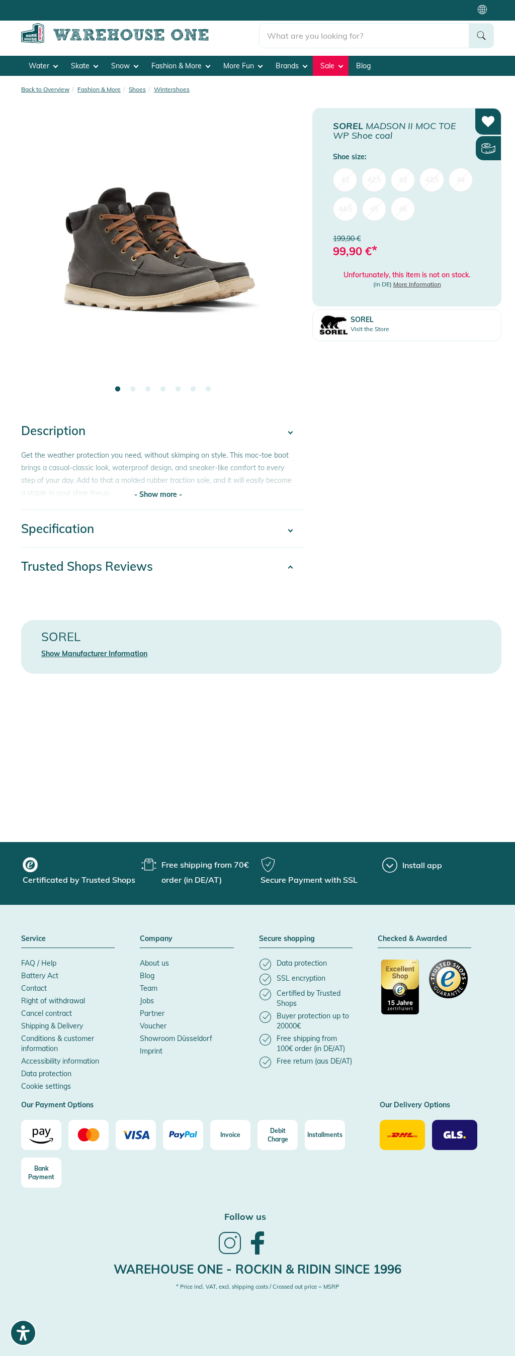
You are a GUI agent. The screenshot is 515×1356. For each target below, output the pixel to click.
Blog (363, 65)
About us (154, 963)
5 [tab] (178, 389)
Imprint (151, 1051)
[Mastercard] (88, 1135)
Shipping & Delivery (52, 1025)
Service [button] (33, 939)
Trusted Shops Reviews (87, 566)
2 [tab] (133, 389)
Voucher (153, 1025)
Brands (288, 65)
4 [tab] (163, 389)
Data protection (46, 1073)
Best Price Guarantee (181, 10)
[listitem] (306, 964)
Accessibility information (60, 1061)
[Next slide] (287, 257)
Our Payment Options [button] (57, 1105)
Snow (121, 65)
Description (53, 430)
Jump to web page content (43, 5)
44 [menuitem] (461, 179)
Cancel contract (46, 1013)
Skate (81, 65)
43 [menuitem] (403, 179)
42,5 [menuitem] (374, 179)
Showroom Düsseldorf (176, 1038)
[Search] (481, 35)
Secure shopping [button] (287, 939)
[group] (81, 872)
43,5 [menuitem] (432, 179)
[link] (229, 1253)
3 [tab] (148, 389)
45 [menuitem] (374, 209)
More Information (417, 284)
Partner (152, 1013)
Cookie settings (46, 1086)
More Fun (239, 65)
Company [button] (156, 939)
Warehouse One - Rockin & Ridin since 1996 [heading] (257, 1269)
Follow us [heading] (245, 1216)
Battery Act (39, 975)
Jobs (147, 1000)
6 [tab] (193, 389)
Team (148, 988)
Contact (34, 988)
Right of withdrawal (53, 1000)
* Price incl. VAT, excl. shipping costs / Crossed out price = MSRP (257, 1286)
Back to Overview (45, 89)
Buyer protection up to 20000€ (281, 10)
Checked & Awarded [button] (412, 939)
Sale (328, 65)
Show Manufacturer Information (94, 653)
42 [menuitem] (345, 179)
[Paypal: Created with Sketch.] (183, 1135)
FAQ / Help (38, 963)
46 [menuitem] (403, 209)
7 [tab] (208, 389)
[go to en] (140, 41)
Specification (57, 528)
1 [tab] (118, 389)
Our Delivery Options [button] (415, 1105)
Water (40, 65)
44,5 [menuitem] (345, 209)
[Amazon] (41, 1135)
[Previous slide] (39, 257)
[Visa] (136, 1135)
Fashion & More (177, 65)
